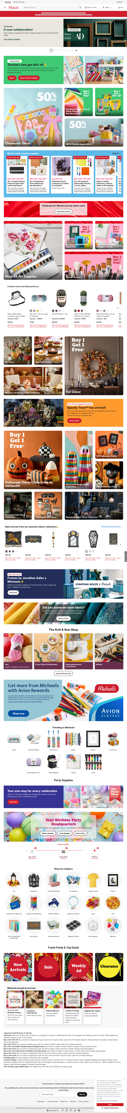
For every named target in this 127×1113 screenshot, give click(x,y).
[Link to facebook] (62, 1110)
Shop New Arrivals (63, 211)
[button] (110, 1107)
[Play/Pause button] (51, 50)
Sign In (12, 78)
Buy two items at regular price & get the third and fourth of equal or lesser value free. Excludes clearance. (46, 1053)
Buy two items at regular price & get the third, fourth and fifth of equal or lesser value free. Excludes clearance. (48, 1055)
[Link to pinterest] (70, 1110)
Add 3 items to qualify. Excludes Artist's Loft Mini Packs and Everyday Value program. (55, 1051)
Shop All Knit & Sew (63, 673)
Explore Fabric (63, 618)
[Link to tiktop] (74, 1110)
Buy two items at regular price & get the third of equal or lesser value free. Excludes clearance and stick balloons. (49, 1049)
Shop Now (9, 39)
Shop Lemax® (74, 421)
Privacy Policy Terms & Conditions (107, 1100)
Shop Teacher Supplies (29, 78)
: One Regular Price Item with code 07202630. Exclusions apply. (38, 1067)
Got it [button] (110, 1105)
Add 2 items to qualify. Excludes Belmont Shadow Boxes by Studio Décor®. (50, 1046)
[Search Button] (80, 7)
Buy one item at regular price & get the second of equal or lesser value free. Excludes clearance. (43, 1044)
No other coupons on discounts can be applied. (26, 1058)
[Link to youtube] (79, 1110)
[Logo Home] (13, 7)
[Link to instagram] (66, 1110)
